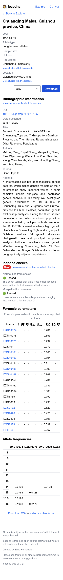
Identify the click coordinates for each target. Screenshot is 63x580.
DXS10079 (9, 341)
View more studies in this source (22, 103)
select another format (42, 513)
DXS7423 (9, 413)
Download (51, 89)
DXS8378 (9, 424)
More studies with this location (17, 80)
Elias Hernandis (23, 549)
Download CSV (17, 513)
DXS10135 (9, 369)
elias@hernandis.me (45, 554)
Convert (55, 6)
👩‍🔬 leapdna (11, 6)
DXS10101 (9, 352)
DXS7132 (9, 407)
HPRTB (8, 430)
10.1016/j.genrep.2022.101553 (21, 114)
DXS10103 (9, 358)
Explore (40, 6)
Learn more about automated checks (33, 267)
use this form (17, 554)
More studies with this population (18, 68)
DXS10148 (9, 374)
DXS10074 (9, 330)
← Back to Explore (14, 13)
